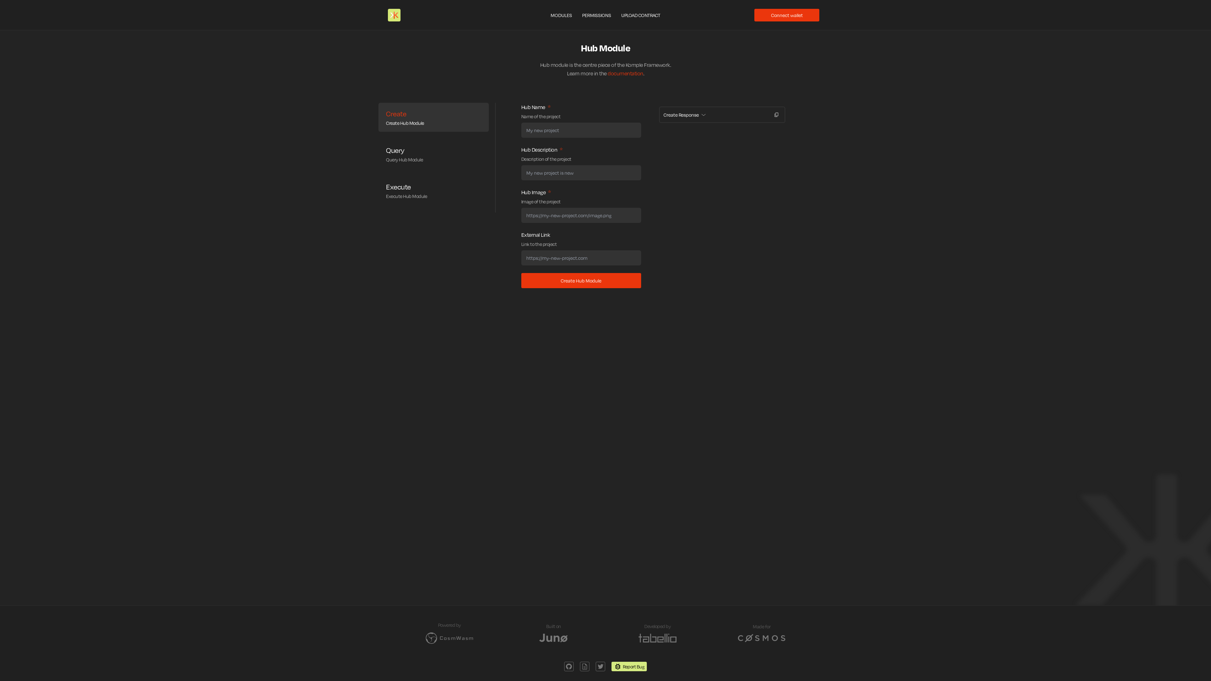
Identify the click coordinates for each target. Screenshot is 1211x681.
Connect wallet (787, 15)
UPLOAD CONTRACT (640, 15)
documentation (625, 73)
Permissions (596, 15)
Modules (561, 15)
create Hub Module (581, 280)
